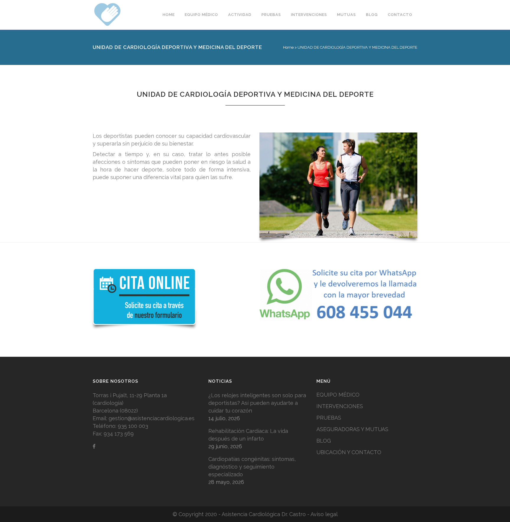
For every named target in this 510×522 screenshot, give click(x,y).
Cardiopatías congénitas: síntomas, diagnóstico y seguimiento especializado (252, 466)
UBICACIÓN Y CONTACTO (348, 452)
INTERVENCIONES (339, 406)
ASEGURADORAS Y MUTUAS (352, 429)
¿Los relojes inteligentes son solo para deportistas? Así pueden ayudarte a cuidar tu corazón (257, 403)
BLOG (323, 441)
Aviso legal (324, 514)
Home (288, 47)
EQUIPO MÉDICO (337, 395)
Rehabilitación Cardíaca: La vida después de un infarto (248, 435)
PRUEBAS (328, 418)
